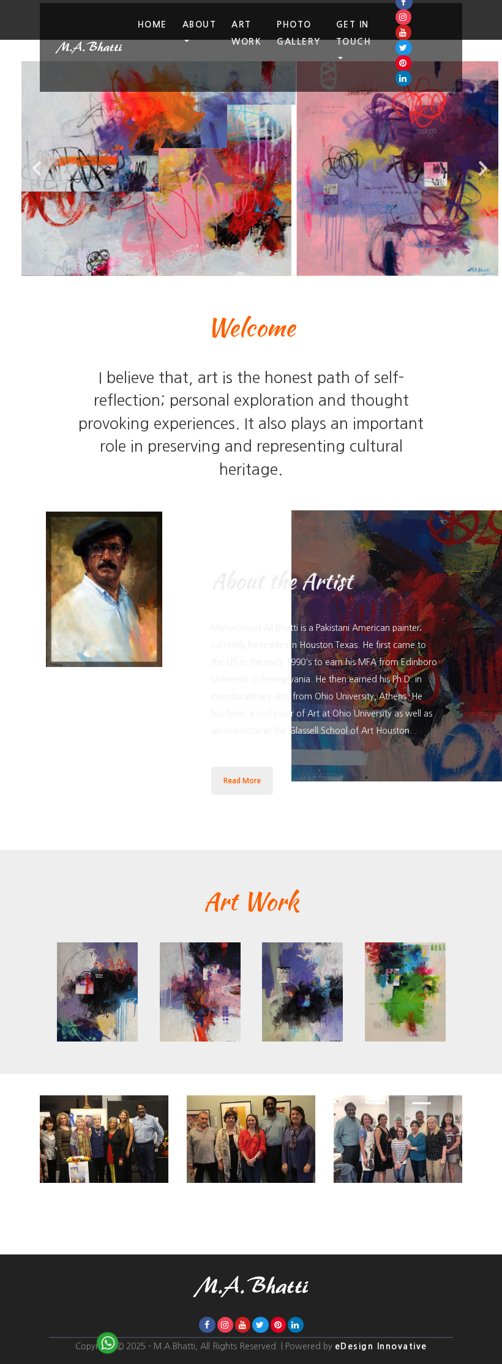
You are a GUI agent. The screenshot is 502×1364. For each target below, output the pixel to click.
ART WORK (246, 33)
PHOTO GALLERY (299, 33)
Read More (242, 780)
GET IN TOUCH (354, 33)
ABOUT (199, 24)
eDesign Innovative (381, 1346)
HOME (152, 24)
